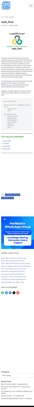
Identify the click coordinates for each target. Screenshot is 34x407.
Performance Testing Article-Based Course (13, 271)
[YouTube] (17, 292)
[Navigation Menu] (31, 5)
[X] (14, 292)
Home (2, 17)
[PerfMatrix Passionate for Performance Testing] (6, 5)
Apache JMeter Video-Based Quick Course (13, 261)
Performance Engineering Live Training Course (13, 269)
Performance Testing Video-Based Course (12, 274)
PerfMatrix (5, 25)
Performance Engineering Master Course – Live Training (16, 398)
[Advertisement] (17, 172)
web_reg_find (13, 60)
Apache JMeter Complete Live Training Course (13, 258)
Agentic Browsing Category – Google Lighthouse (14, 384)
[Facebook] (6, 292)
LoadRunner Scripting (7, 197)
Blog (7, 17)
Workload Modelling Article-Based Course (12, 282)
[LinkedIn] (10, 292)
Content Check (7, 141)
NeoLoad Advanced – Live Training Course (12, 396)
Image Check (6, 146)
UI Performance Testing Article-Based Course (13, 279)
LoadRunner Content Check (12, 194)
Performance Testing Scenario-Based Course (13, 277)
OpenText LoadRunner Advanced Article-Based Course (16, 266)
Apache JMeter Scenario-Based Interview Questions (15, 263)
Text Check (6, 143)
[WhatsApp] (2, 292)
